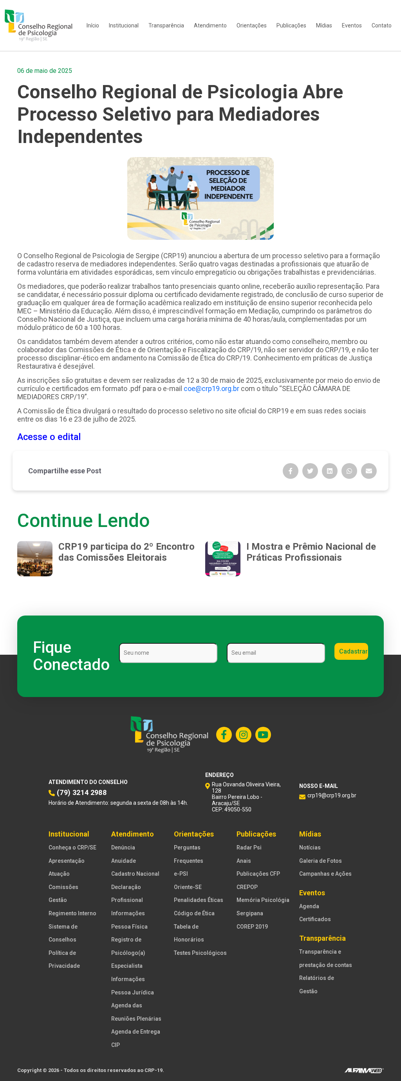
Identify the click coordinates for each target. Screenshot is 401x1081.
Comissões (63, 887)
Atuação (59, 874)
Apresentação (67, 861)
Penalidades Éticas (198, 900)
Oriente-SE (188, 887)
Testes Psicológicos (200, 953)
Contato (382, 25)
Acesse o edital (49, 436)
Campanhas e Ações (325, 874)
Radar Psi (249, 847)
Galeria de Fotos (320, 861)
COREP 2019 (252, 926)
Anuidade (123, 861)
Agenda (309, 906)
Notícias (310, 847)
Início (93, 25)
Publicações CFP (258, 874)
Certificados (315, 919)
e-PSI (181, 874)
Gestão (58, 900)
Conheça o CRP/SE (72, 847)
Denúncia (123, 847)
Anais (244, 861)
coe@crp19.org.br (211, 388)
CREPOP (247, 887)
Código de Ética (194, 913)
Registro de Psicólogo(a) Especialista (128, 952)
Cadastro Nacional (135, 874)
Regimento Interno (72, 913)
